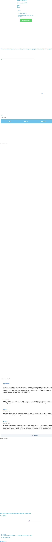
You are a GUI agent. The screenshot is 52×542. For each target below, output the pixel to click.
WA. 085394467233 (5, 537)
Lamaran (5, 409)
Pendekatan (6, 399)
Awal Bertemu (6, 383)
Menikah (5, 422)
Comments (35, 435)
